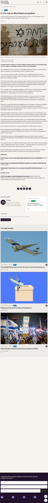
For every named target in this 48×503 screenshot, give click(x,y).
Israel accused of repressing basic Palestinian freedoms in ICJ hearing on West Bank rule (23, 163)
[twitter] (35, 497)
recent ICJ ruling (18, 89)
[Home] (5, 2)
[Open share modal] (45, 496)
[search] (43, 2)
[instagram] (13, 497)
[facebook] (24, 497)
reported (20, 136)
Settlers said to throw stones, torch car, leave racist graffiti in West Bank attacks (21, 168)
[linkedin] (2, 497)
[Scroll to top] (45, 500)
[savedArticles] (41, 2)
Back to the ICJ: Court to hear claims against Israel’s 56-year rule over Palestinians (22, 158)
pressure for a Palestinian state (9, 98)
